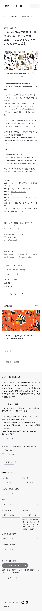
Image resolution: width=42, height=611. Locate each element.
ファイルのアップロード (10, 561)
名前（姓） (6, 478)
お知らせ (14, 16)
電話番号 (25, 510)
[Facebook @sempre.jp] (27, 602)
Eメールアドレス (8, 434)
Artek (8, 265)
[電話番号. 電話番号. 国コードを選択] (26, 515)
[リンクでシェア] (22, 294)
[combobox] (21, 504)
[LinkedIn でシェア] (16, 294)
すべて (4, 16)
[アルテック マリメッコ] (21, 320)
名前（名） (26, 478)
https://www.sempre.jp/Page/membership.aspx (19, 422)
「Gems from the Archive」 (16, 270)
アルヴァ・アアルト (13, 274)
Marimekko (17, 265)
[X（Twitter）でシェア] (11, 294)
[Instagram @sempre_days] (22, 602)
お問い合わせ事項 (9, 544)
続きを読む (26, 16)
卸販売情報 (8, 286)
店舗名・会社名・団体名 (10, 489)
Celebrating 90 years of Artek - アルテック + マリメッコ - (21, 337)
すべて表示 (34, 306)
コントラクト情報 (10, 279)
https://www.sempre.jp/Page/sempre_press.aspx (20, 431)
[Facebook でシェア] (5, 294)
